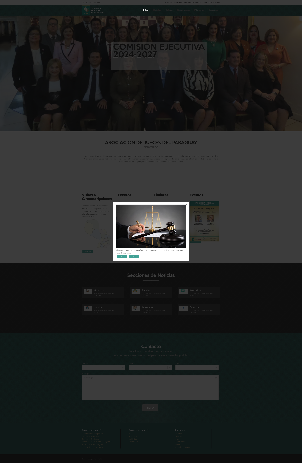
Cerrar (134, 256)
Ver (122, 256)
